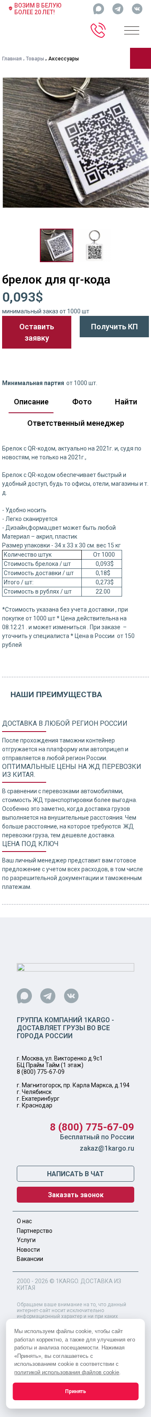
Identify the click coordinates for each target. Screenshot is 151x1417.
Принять (75, 1391)
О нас (24, 1221)
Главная (12, 59)
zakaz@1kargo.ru (107, 1148)
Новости (28, 1249)
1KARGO (67, 1281)
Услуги (26, 1240)
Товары (35, 59)
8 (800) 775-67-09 (41, 1071)
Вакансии (30, 1259)
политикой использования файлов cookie (66, 1372)
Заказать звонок (76, 1195)
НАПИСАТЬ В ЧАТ (75, 1174)
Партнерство (34, 1230)
